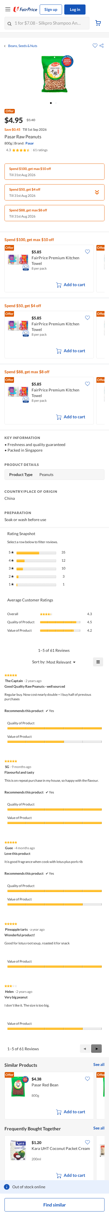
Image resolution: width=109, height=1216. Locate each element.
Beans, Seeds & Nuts (22, 46)
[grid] (54, 269)
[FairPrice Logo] (25, 9)
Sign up (50, 9)
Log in (75, 9)
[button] (101, 46)
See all (99, 1064)
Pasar (29, 143)
